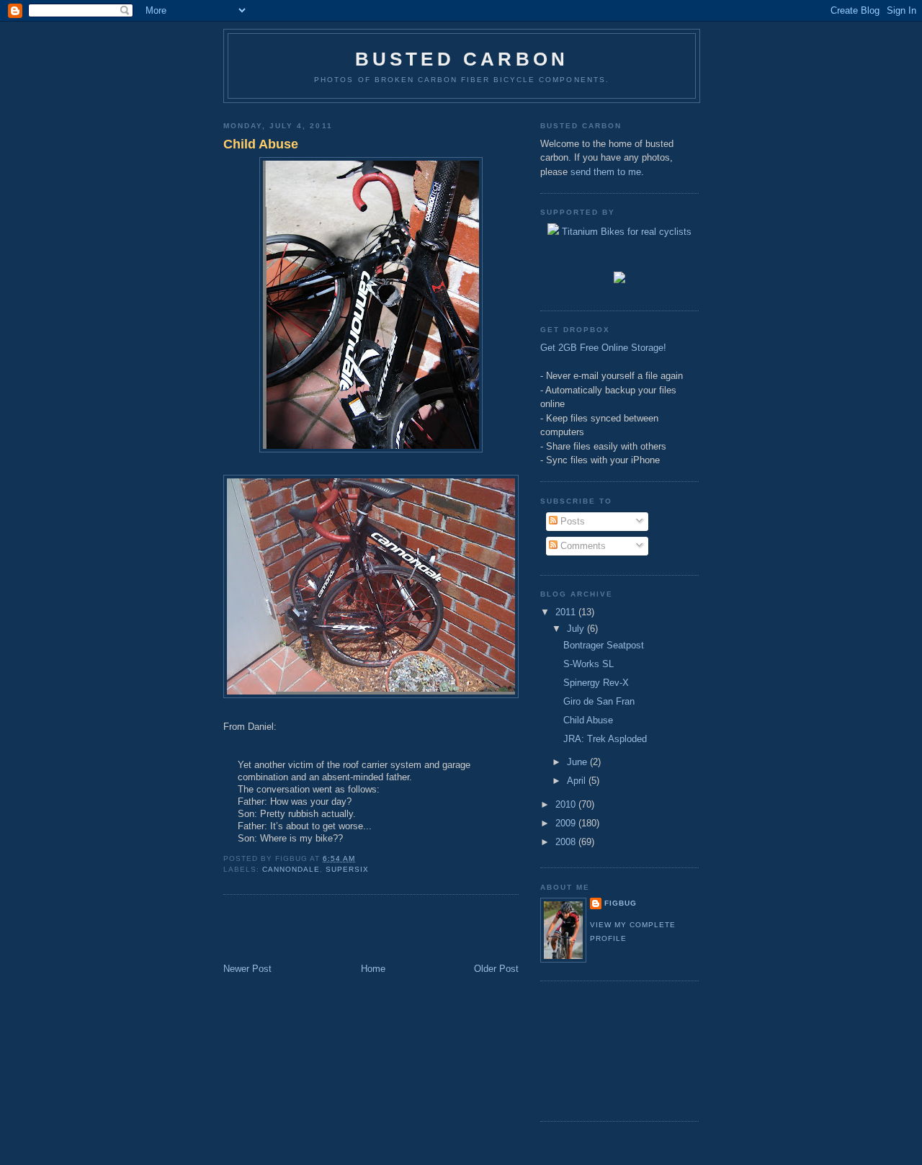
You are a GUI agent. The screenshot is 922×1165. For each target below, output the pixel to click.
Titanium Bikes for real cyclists (625, 231)
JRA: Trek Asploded (605, 738)
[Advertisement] (307, 930)
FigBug (620, 903)
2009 (566, 823)
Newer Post (247, 968)
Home (373, 968)
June (578, 761)
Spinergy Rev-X (596, 682)
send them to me (605, 171)
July (577, 628)
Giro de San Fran (599, 701)
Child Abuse (260, 144)
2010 (566, 804)
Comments (582, 545)
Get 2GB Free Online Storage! (603, 347)
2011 (566, 612)
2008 (566, 841)
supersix (347, 869)
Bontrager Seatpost (603, 645)
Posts (571, 521)
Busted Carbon (462, 59)
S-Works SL (588, 664)
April (577, 780)
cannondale (291, 869)
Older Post (496, 968)
